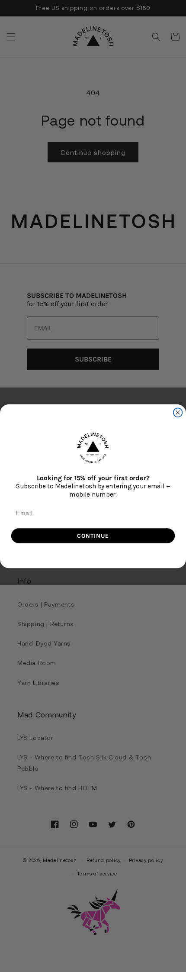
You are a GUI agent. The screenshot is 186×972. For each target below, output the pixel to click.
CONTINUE (93, 535)
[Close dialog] (178, 412)
